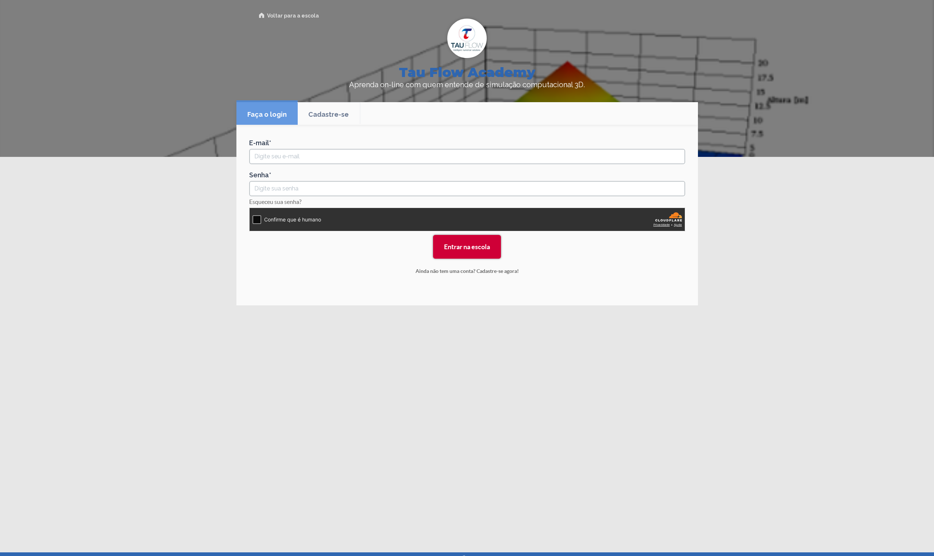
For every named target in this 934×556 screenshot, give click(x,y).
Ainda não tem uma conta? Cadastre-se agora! (467, 271)
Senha (259, 175)
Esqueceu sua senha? (275, 201)
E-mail (259, 143)
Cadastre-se (328, 114)
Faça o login (267, 114)
